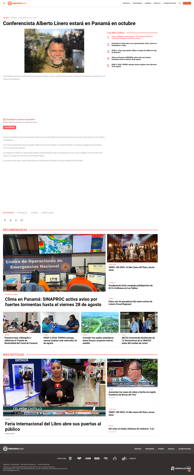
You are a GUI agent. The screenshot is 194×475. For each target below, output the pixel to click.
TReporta (126, 3)
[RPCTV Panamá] (70, 460)
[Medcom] (132, 460)
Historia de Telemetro (28, 464)
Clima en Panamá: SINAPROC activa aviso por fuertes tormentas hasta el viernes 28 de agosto (131, 58)
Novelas (157, 3)
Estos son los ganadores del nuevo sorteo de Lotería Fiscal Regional (130, 302)
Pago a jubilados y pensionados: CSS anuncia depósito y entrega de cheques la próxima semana (132, 37)
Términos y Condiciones (11, 464)
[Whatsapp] (16, 220)
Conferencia (22, 213)
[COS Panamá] (88, 460)
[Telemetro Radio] (123, 460)
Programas (137, 3)
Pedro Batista (112, 397)
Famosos (14, 18)
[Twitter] (11, 220)
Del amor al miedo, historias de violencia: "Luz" (131, 428)
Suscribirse (10, 127)
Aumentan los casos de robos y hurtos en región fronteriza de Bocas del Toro (132, 393)
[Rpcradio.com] (105, 460)
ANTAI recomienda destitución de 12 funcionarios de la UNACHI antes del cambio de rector (138, 340)
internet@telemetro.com (13, 470)
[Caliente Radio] (114, 460)
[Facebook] (5, 220)
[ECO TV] (97, 460)
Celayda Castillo (9, 433)
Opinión (148, 3)
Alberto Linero (48, 213)
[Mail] (22, 220)
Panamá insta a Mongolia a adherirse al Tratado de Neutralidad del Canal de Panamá (21, 340)
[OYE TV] (79, 460)
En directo (187, 3)
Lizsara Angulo (112, 431)
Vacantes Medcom (43, 464)
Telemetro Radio (169, 3)
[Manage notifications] (189, 470)
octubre (34, 213)
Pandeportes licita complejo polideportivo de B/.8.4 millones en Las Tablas (131, 286)
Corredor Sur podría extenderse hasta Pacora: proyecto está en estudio (98, 340)
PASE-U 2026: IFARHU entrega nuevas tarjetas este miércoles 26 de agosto (60, 340)
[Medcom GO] (61, 460)
